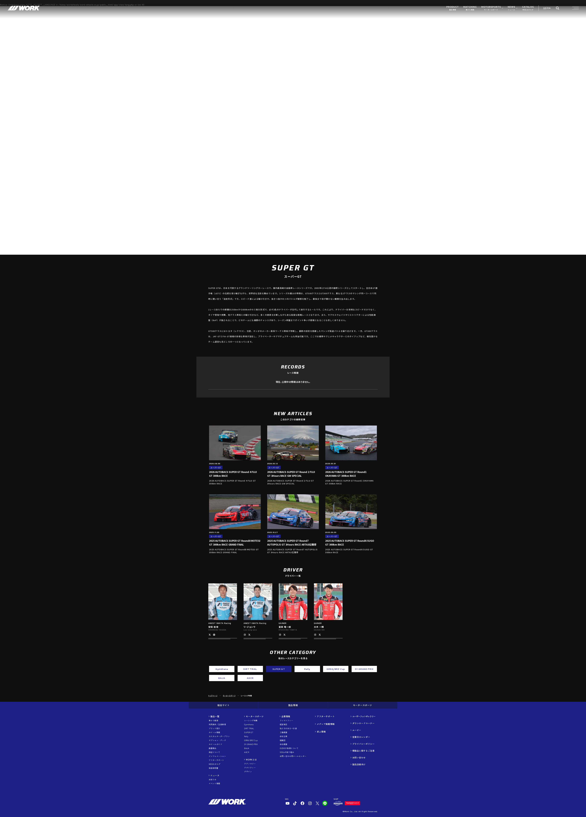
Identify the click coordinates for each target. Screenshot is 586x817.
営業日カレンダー (361, 736)
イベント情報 (214, 783)
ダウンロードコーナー (363, 723)
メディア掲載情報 (326, 723)
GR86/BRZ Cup (251, 740)
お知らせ (212, 779)
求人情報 (321, 731)
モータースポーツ (229, 695)
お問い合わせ (359, 757)
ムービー (356, 730)
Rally (246, 736)
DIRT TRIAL (249, 728)
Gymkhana (248, 724)
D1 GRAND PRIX (251, 744)
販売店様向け (359, 764)
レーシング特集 (250, 720)
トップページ (212, 695)
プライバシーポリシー (363, 743)
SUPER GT (248, 732)
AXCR (246, 752)
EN (549, 8)
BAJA (246, 748)
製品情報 (293, 705)
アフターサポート (326, 716)
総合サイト (223, 705)
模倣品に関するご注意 (363, 750)
